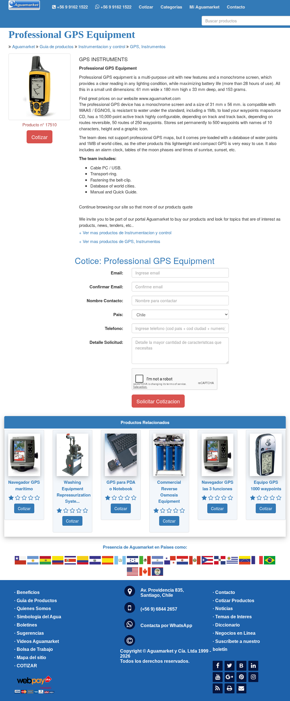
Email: (117, 273)
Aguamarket (23, 46)
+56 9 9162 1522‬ (72, 7)
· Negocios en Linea (234, 633)
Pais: (118, 314)
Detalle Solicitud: (106, 342)
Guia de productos (57, 46)
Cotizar (146, 7)
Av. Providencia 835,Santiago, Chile (162, 593)
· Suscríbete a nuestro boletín (236, 645)
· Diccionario (226, 625)
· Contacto (224, 592)
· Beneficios (27, 592)
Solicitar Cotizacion (158, 401)
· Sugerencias (29, 633)
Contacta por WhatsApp (166, 625)
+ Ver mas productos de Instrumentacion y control (125, 232)
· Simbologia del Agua (37, 616)
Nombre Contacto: (105, 300)
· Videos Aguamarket (36, 641)
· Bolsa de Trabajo (33, 649)
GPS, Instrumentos (148, 46)
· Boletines (25, 625)
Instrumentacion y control (101, 46)
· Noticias (223, 608)
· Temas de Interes (232, 616)
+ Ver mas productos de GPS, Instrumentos (119, 241)
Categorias (171, 7)
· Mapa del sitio (30, 657)
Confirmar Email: (106, 287)
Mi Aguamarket (204, 7)
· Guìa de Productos (35, 600)
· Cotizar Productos (233, 600)
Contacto (236, 7)
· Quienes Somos (32, 608)
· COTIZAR (25, 665)
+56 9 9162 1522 (115, 7)
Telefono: (114, 328)
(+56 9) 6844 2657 (158, 609)
